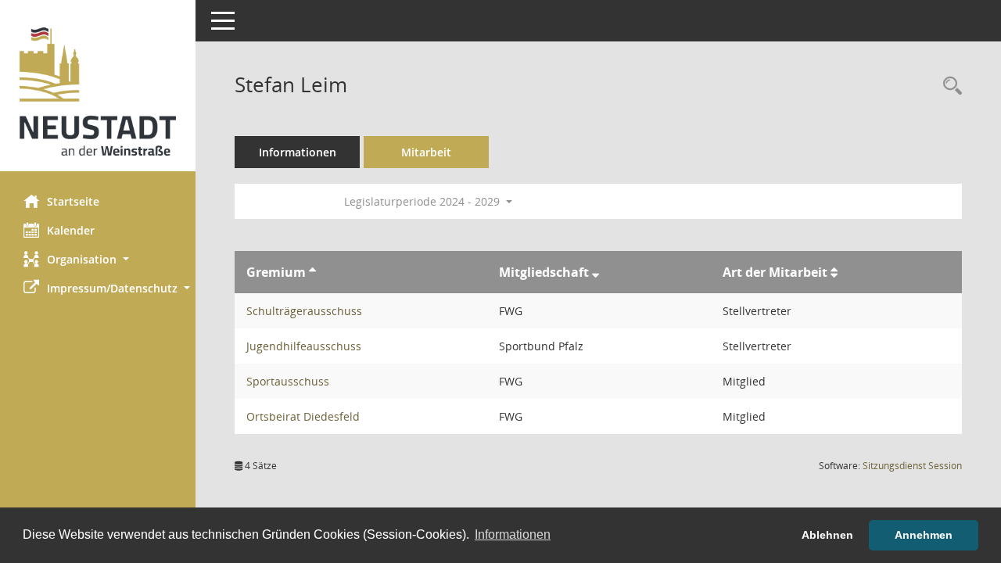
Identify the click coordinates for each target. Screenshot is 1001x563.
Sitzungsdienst (912, 465)
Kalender (71, 230)
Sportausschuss (287, 381)
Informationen (297, 152)
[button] (98, 259)
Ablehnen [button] (827, 535)
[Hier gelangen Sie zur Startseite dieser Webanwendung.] (98, 91)
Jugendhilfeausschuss (303, 346)
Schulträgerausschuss (304, 310)
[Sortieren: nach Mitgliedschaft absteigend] (595, 272)
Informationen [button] (513, 534)
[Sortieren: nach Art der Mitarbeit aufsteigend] (834, 272)
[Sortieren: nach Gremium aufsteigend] (312, 272)
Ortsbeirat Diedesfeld (303, 416)
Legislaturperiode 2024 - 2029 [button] (423, 201)
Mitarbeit (426, 152)
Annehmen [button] (924, 535)
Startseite (73, 201)
